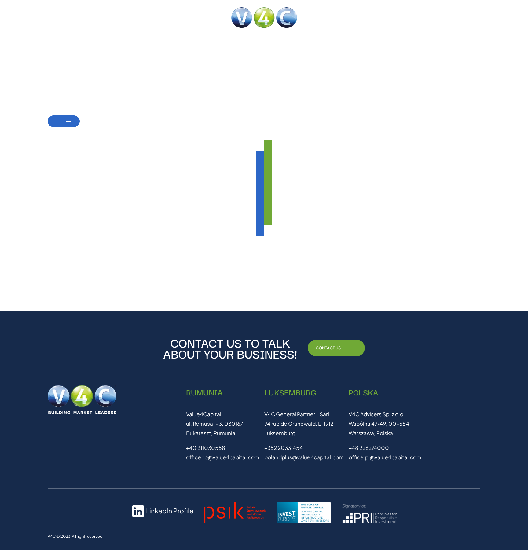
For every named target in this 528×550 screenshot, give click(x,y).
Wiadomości (441, 21)
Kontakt (409, 21)
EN (475, 21)
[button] (66, 21)
